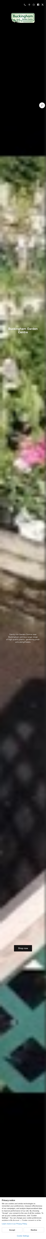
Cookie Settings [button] (23, 1236)
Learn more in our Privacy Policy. (14, 1224)
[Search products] (42, 105)
